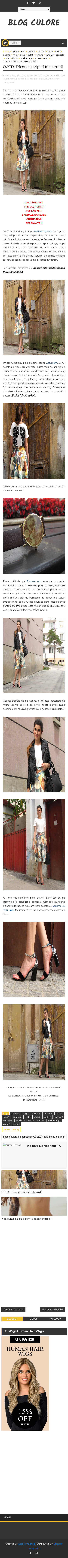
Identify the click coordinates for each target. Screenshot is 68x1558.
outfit (30, 55)
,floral (36, 75)
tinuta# (41, 1120)
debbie (31, 51)
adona (15, 51)
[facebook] (27, 3)
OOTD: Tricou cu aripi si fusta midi (21, 1192)
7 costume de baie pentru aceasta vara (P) (26, 1218)
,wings (6, 82)
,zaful (12, 82)
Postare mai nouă (13, 1309)
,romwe (13, 78)
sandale (50, 55)
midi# (28, 1117)
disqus (33, 1319)
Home (6, 51)
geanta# (17, 1117)
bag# (26, 1113)
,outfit (6, 78)
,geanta (49, 75)
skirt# (31, 1120)
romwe (39, 55)
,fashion (29, 75)
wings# (7, 1124)
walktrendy (26, 58)
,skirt (37, 78)
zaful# (17, 1124)
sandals (60, 55)
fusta (57, 51)
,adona (7, 75)
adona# (15, 1113)
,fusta (42, 75)
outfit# (47, 1117)
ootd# (37, 1117)
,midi (56, 75)
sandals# (20, 1120)
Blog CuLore (34, 23)
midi (15, 55)
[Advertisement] (34, 1265)
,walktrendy (53, 78)
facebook (55, 1319)
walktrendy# (54, 1120)
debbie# (36, 1113)
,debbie (21, 75)
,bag (14, 75)
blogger (12, 1319)
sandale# (8, 1120)
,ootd (62, 75)
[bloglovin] (33, 3)
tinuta (15, 58)
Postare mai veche (52, 1309)
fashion (41, 51)
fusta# (6, 1117)
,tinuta (44, 78)
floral (50, 51)
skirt (8, 58)
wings (38, 58)
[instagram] (39, 3)
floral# (59, 1113)
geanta (6, 55)
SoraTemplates (27, 1543)
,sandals (31, 78)
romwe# (58, 1117)
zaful (45, 58)
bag (23, 51)
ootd (22, 55)
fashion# (48, 1113)
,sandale (22, 78)
